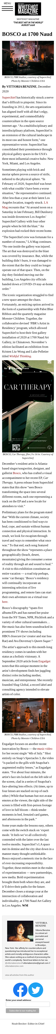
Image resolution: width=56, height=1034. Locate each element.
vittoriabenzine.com (14, 966)
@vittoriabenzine (13, 963)
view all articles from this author (19, 975)
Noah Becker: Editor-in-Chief (28, 1023)
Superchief (9, 97)
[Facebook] (20, 990)
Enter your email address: (19, 1000)
